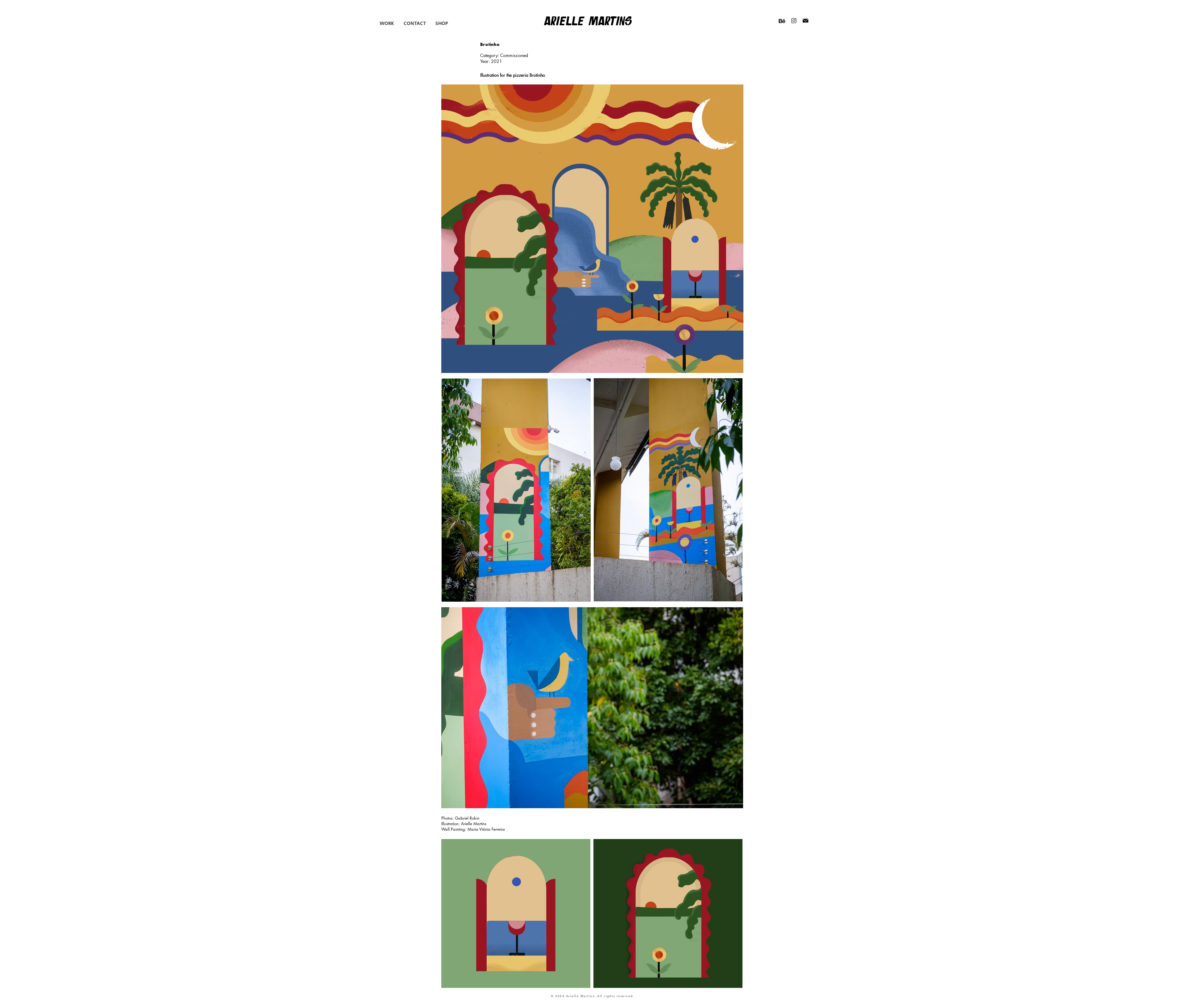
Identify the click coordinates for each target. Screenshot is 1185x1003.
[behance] (782, 20)
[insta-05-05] (793, 20)
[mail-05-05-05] (805, 20)
